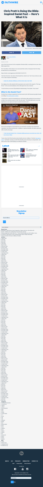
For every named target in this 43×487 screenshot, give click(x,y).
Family (2, 412)
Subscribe (4, 221)
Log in (2, 441)
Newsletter (26, 461)
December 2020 (4, 329)
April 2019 (3, 356)
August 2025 (3, 254)
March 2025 (3, 261)
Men (2, 422)
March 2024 (3, 277)
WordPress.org (4, 445)
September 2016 (4, 397)
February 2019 (4, 358)
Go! (2, 414)
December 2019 (4, 345)
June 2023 (3, 289)
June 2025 (3, 257)
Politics (2, 431)
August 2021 (3, 318)
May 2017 (3, 387)
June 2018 (3, 369)
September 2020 (4, 333)
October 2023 (4, 283)
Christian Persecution (6, 402)
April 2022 (3, 307)
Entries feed (3, 442)
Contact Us (35, 461)
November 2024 (4, 266)
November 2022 (4, 298)
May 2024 (3, 274)
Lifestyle (3, 420)
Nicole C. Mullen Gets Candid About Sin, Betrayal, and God (13, 231)
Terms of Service (27, 463)
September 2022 (4, 301)
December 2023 (4, 281)
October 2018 (4, 364)
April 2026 (3, 243)
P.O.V (2, 429)
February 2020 (4, 342)
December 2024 (4, 265)
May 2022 (3, 306)
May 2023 (3, 290)
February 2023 (4, 294)
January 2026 (4, 247)
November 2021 (4, 314)
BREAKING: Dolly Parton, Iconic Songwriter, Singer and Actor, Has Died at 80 (17, 230)
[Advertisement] (21, 179)
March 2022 (3, 309)
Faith (2, 409)
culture (2, 406)
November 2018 (4, 362)
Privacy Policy (19, 463)
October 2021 (4, 316)
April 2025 (3, 259)
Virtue (2, 437)
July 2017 (3, 384)
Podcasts (17, 461)
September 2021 (4, 317)
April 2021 (3, 324)
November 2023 (4, 282)
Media (2, 421)
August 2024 (3, 270)
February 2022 (4, 310)
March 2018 (3, 373)
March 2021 (3, 325)
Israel (2, 416)
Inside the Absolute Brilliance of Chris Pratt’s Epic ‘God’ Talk (18, 80)
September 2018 (4, 365)
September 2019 (4, 349)
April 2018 (3, 372)
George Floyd (4, 413)
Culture (3, 405)
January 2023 (4, 295)
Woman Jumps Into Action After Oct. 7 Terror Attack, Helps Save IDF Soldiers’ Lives (19, 233)
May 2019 (3, 354)
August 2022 (3, 302)
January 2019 (4, 360)
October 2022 (4, 299)
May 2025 (3, 258)
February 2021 (4, 326)
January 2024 (4, 279)
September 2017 (4, 381)
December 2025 (4, 249)
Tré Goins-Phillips (12, 56)
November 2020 (4, 330)
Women (3, 439)
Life (2, 417)
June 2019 (3, 353)
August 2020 (3, 334)
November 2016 (4, 395)
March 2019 (3, 357)
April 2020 (3, 340)
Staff (13, 463)
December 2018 (4, 361)
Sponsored (3, 435)
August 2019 (3, 350)
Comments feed (4, 444)
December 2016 (4, 393)
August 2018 (3, 366)
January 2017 (4, 392)
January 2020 (4, 344)
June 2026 (3, 240)
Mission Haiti (4, 424)
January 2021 (4, 328)
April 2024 (3, 275)
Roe (2, 433)
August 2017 (3, 383)
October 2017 (4, 380)
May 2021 (3, 322)
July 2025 (3, 255)
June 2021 (3, 321)
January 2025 (4, 263)
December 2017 (4, 377)
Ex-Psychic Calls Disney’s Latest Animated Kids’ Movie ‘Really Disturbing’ (16, 234)
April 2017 (3, 388)
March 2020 (3, 341)
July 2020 (3, 336)
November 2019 (4, 346)
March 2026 (3, 245)
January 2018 (4, 376)
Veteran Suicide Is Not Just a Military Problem (11, 235)
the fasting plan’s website (12, 95)
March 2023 (3, 293)
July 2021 (3, 320)
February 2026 (4, 246)
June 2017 (3, 385)
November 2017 (4, 378)
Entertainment (4, 408)
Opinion (3, 428)
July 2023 (3, 287)
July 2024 (3, 271)
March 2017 (3, 389)
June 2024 (3, 273)
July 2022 (3, 303)
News (2, 425)
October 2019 (4, 348)
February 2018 (4, 374)
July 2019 (3, 352)
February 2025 (4, 262)
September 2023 (4, 285)
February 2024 (4, 278)
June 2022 (3, 305)
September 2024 (4, 269)
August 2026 (3, 238)
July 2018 (3, 368)
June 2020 (3, 337)
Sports (2, 436)
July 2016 (3, 399)
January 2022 (4, 311)
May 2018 (3, 370)
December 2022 (4, 297)
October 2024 (4, 267)
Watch (7, 461)
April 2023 (3, 291)
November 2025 (4, 250)
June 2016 (3, 400)
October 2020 (4, 332)
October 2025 (4, 251)
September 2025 (4, 253)
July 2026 (3, 239)
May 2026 (3, 242)
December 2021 (4, 313)
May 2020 (3, 338)
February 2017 (4, 391)
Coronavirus (4, 404)
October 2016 (4, 396)
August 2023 (3, 286)
